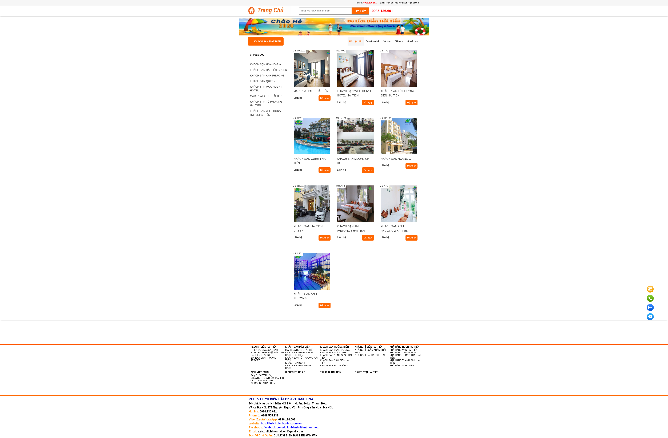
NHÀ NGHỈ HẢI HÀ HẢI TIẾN (370, 355)
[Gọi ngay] (650, 301)
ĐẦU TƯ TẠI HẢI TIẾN (366, 372)
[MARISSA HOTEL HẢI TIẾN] (312, 68)
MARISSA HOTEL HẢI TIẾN (266, 96)
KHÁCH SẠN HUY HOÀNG (334, 365)
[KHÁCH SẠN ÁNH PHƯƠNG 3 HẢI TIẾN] (355, 203)
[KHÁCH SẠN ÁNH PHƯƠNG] (312, 271)
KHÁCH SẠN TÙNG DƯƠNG (335, 350)
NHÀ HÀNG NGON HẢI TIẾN (404, 347)
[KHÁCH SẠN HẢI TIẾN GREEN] (312, 203)
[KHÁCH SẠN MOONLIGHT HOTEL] (355, 136)
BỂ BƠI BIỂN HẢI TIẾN (262, 383)
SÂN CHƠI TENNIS (260, 375)
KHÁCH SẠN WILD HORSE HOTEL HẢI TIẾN (299, 353)
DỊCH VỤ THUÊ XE (295, 372)
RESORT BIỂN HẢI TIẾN (263, 347)
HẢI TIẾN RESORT (260, 355)
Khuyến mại (412, 41)
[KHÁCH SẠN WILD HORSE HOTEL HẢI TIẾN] (355, 68)
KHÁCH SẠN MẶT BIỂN (267, 41)
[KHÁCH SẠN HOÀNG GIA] (399, 136)
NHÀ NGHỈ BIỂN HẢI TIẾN (368, 347)
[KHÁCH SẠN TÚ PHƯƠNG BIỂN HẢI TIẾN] (399, 68)
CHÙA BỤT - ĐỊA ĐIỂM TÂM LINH (267, 378)
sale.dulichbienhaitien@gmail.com (403, 3)
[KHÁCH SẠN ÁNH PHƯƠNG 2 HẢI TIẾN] (399, 203)
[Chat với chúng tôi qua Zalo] (650, 310)
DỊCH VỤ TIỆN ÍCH (260, 372)
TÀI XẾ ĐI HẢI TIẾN (330, 372)
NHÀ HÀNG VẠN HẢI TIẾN (403, 350)
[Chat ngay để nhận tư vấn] (650, 319)
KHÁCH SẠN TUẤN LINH (333, 352)
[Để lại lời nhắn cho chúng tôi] (650, 292)
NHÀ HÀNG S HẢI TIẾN (402, 365)
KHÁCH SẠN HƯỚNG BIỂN (334, 347)
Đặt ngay (324, 98)
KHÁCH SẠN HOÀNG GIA (265, 64)
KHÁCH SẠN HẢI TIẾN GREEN (268, 69)
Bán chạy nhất (372, 41)
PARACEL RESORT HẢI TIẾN (267, 352)
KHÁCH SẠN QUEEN (262, 81)
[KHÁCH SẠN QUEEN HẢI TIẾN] (312, 136)
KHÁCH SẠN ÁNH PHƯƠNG (267, 75)
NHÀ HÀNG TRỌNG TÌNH (403, 352)
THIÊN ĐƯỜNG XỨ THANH (264, 350)
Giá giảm (399, 41)
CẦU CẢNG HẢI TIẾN (261, 380)
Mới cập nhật (355, 41)
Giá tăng (387, 41)
